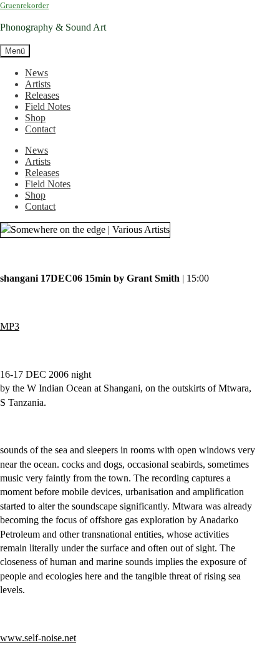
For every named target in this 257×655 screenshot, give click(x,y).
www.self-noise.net (38, 638)
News (36, 72)
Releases (42, 95)
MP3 (9, 326)
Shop (35, 117)
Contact (40, 129)
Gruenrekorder (24, 5)
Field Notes (47, 106)
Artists (38, 84)
